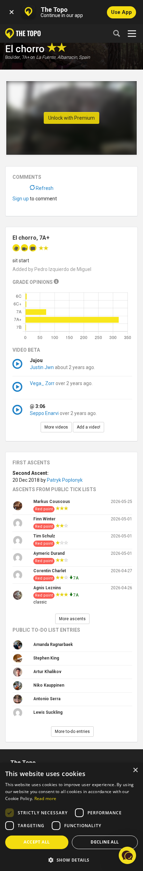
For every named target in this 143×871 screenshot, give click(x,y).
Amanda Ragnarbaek (53, 644)
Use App (121, 12)
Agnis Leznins (47, 587)
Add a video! (88, 427)
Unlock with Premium (71, 118)
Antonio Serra (46, 698)
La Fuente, (46, 57)
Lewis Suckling (47, 712)
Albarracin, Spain (73, 57)
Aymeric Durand (49, 553)
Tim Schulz (44, 536)
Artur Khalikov (47, 671)
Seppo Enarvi (44, 413)
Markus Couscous (51, 501)
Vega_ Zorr (42, 383)
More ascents (72, 618)
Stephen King (46, 658)
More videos (56, 427)
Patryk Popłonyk (65, 480)
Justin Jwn (42, 367)
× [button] (135, 770)
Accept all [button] (37, 842)
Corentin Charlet (49, 570)
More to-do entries (72, 731)
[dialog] (71, 817)
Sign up (20, 198)
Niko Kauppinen (48, 685)
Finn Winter (44, 519)
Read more (45, 798)
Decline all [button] (105, 842)
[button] (71, 859)
